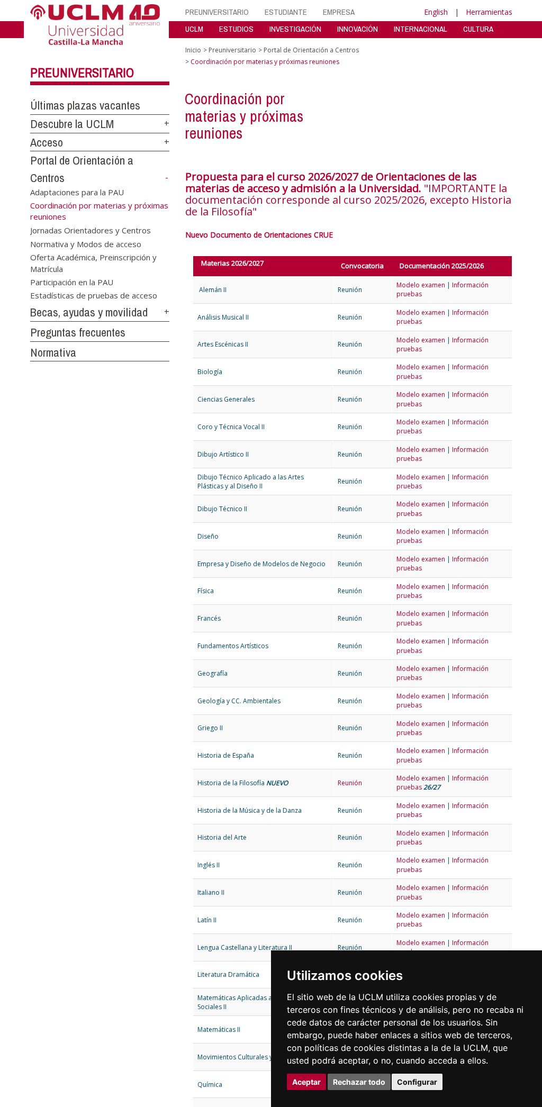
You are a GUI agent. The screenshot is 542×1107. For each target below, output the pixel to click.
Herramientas (489, 12)
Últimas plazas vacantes (85, 105)
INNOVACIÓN (357, 28)
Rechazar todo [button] (359, 1081)
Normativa (53, 352)
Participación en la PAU (71, 282)
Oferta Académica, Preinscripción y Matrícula (93, 263)
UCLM (194, 28)
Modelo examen (420, 284)
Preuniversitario (82, 72)
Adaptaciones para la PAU (77, 192)
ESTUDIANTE (286, 11)
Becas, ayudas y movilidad (89, 312)
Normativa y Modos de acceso (85, 243)
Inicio (193, 50)
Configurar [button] (417, 1081)
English (436, 12)
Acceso (46, 142)
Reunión (350, 782)
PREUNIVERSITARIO (217, 11)
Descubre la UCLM (72, 124)
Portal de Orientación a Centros (311, 50)
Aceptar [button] (306, 1081)
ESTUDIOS (236, 28)
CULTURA (478, 28)
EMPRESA (339, 11)
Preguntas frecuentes (77, 332)
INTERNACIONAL (420, 28)
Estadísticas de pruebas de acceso (93, 295)
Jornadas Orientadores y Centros (90, 230)
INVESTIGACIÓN (295, 28)
